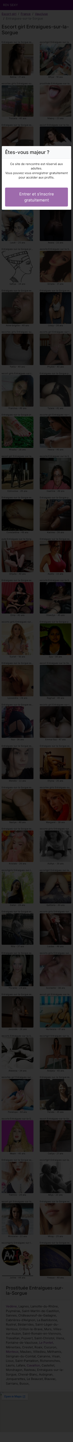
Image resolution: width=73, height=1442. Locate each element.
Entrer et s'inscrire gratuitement (36, 197)
